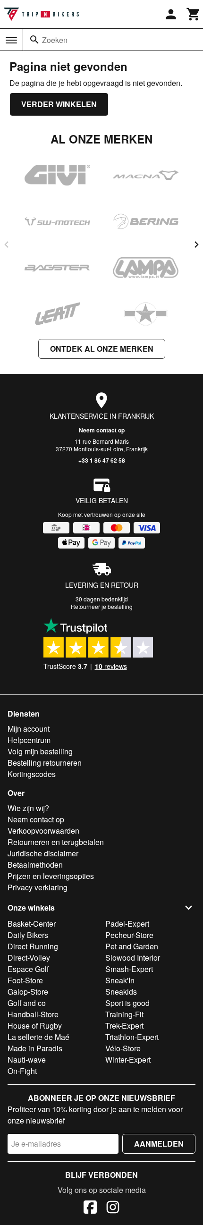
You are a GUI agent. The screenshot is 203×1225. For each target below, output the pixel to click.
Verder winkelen (59, 104)
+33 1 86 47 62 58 (101, 460)
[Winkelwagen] (193, 14)
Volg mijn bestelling (40, 751)
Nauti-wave (27, 1059)
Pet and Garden (131, 946)
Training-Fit (124, 1014)
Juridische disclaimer (43, 853)
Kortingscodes (32, 774)
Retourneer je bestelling (102, 606)
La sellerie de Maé (38, 1036)
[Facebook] (90, 1208)
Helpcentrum (29, 740)
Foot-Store (25, 980)
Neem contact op (102, 430)
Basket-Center (32, 923)
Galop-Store (28, 991)
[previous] (6, 244)
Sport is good (127, 1002)
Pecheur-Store (129, 934)
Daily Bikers (28, 934)
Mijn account (29, 728)
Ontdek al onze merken (101, 348)
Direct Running (33, 946)
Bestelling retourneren (45, 762)
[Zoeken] (34, 40)
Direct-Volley (29, 957)
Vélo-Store (123, 1048)
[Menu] (11, 40)
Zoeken (55, 39)
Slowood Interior (132, 957)
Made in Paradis (35, 1048)
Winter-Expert (128, 1059)
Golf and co (27, 1002)
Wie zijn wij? (28, 808)
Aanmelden (159, 1143)
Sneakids (121, 991)
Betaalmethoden (35, 864)
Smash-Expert (129, 968)
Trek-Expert (124, 1025)
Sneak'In (120, 980)
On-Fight (22, 1070)
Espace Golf (28, 968)
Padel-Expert (127, 923)
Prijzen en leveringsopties (51, 875)
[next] (196, 244)
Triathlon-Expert (132, 1036)
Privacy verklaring (38, 887)
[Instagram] (112, 1208)
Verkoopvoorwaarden (43, 830)
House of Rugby (35, 1025)
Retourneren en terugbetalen (56, 841)
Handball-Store (33, 1014)
